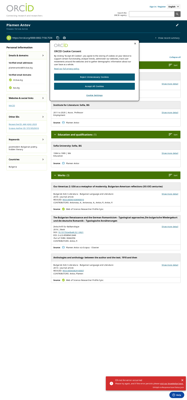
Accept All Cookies (94, 86)
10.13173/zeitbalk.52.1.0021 (71, 232)
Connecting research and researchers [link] (24, 15)
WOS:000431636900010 (73, 199)
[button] (175, 57)
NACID (12, 105)
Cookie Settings (94, 95)
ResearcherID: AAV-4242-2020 (23, 124)
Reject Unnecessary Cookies (94, 77)
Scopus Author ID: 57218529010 (24, 128)
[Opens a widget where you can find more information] (176, 395)
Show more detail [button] (170, 84)
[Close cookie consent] (135, 44)
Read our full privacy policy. (66, 68)
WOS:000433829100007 (73, 270)
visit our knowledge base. (171, 383)
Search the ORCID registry (120, 14)
